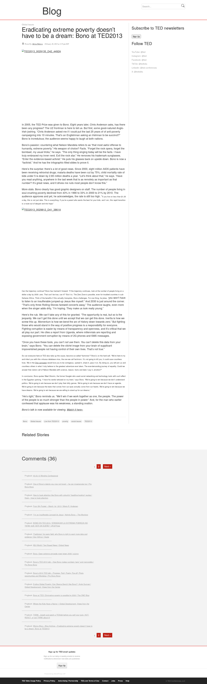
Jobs (113, 681)
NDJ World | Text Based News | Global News (51, 545)
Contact (105, 681)
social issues (76, 421)
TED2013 (88, 421)
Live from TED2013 (51, 421)
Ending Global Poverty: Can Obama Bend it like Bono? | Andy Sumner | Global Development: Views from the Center (58, 585)
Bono (25, 421)
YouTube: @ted (138, 52)
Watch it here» (75, 409)
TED (28, 652)
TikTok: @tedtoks (139, 63)
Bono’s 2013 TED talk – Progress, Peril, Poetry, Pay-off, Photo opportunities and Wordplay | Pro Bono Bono (54, 574)
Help (127, 681)
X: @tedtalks (137, 71)
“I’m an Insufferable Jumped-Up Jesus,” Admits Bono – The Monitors (60, 514)
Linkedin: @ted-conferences (144, 67)
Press (120, 681)
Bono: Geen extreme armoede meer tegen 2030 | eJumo (56, 553)
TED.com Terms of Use (90, 681)
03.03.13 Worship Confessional (45, 475)
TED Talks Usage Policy (31, 681)
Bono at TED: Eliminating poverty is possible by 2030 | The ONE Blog (61, 595)
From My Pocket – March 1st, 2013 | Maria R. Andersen (55, 506)
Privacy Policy (49, 681)
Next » (107, 466)
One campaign (41, 362)
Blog (32, 10)
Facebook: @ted (139, 59)
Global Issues (28, 24)
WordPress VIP (59, 673)
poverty (65, 421)
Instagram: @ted (139, 55)
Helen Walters (37, 44)
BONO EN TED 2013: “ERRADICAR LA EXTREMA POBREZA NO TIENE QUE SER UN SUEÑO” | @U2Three (56, 524)
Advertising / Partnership (68, 681)
